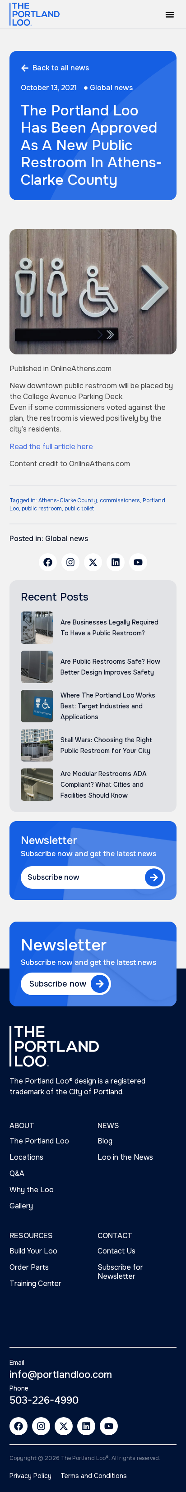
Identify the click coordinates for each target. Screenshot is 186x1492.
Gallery (21, 1206)
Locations (26, 1157)
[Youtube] (138, 562)
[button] (170, 14)
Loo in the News (125, 1157)
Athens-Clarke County (67, 500)
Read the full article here (51, 446)
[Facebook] (48, 562)
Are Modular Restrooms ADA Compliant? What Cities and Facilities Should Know (103, 784)
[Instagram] (70, 562)
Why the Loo (31, 1189)
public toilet (79, 508)
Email (16, 1363)
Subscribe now (53, 877)
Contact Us (116, 1251)
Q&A (16, 1173)
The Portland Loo (39, 1141)
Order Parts (29, 1267)
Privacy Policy (30, 1476)
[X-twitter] (93, 562)
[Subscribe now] (154, 877)
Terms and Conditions (93, 1476)
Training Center (35, 1283)
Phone (18, 1388)
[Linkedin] (116, 562)
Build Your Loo (33, 1251)
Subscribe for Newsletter (120, 1271)
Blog (105, 1141)
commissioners (120, 500)
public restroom (42, 508)
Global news (111, 87)
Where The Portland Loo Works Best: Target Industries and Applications (107, 706)
